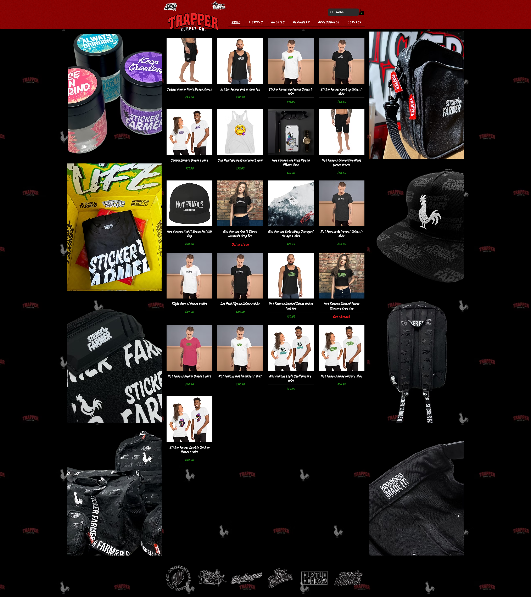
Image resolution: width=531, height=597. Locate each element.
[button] (361, 12)
